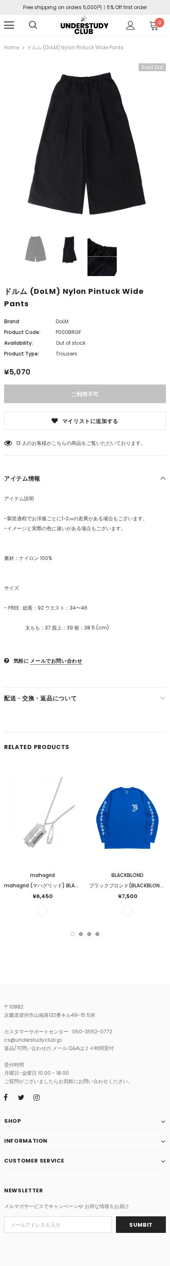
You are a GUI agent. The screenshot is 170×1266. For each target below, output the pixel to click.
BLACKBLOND (127, 875)
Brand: (12, 321)
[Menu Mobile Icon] (9, 25)
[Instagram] (36, 1097)
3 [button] (89, 934)
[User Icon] (130, 25)
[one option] (42, 910)
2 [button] (81, 934)
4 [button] (97, 934)
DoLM (62, 321)
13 (18, 443)
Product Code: (22, 332)
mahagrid (42, 875)
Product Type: (21, 353)
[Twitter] (21, 1097)
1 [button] (73, 934)
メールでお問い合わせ (56, 660)
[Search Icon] (33, 25)
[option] (85, 142)
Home (11, 47)
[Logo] (84, 24)
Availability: (18, 342)
